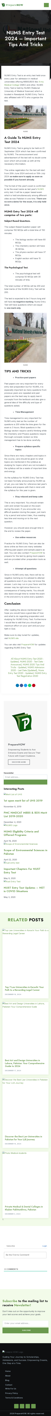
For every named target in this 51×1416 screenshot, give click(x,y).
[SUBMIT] (25, 782)
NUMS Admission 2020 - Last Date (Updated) (27, 669)
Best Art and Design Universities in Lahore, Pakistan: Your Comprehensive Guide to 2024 (24, 1063)
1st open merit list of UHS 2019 (23, 800)
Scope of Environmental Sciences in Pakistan (25, 852)
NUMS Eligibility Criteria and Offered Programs (21, 833)
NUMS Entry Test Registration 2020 (32, 675)
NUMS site (13, 638)
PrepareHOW (36, 553)
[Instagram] (28, 1406)
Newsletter (9, 773)
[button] (34, 5)
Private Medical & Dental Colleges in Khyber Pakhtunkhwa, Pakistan (24, 1208)
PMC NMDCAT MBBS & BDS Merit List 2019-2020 (25, 814)
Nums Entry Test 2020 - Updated (26, 672)
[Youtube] (22, 1406)
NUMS (40, 189)
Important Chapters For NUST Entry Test (22, 870)
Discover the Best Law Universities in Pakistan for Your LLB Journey (23, 1138)
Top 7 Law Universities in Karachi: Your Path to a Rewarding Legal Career (24, 989)
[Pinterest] (33, 1406)
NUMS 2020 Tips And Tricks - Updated (27, 666)
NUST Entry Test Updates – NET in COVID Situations (24, 889)
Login (44, 1246)
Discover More (19, 762)
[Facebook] (16, 1406)
